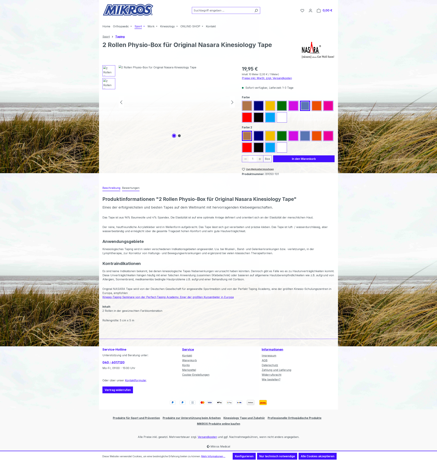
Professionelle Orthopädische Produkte (294, 418)
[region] (168, 102)
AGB (264, 360)
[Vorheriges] (121, 102)
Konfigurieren (244, 456)
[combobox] (222, 10)
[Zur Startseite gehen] (128, 9)
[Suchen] (256, 10)
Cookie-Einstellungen (195, 374)
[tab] (111, 188)
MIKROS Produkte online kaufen (218, 423)
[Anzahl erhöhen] (260, 158)
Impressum (269, 355)
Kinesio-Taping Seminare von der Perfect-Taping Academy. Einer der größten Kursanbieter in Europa (168, 297)
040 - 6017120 (113, 362)
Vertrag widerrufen (118, 390)
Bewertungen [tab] (130, 188)
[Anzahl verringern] (245, 158)
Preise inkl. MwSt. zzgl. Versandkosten (267, 78)
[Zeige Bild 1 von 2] (174, 135)
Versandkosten (207, 437)
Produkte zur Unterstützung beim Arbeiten (192, 418)
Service (188, 349)
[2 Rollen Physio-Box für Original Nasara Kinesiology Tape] (177, 102)
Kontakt (187, 355)
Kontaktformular (135, 380)
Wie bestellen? (271, 379)
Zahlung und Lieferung (276, 370)
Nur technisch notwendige (277, 456)
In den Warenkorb (304, 159)
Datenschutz (270, 365)
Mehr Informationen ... (213, 456)
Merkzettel (189, 370)
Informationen (272, 349)
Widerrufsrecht (271, 374)
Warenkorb (189, 360)
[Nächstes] (232, 102)
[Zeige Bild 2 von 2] (179, 135)
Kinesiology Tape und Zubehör (244, 418)
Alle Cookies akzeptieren (317, 456)
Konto (186, 365)
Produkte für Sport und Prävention (136, 418)
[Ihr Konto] (310, 10)
